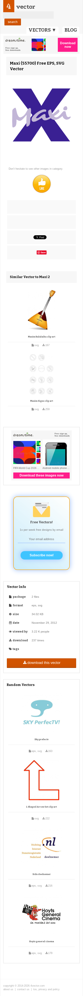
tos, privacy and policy (46, 989)
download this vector (43, 663)
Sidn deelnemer (41, 874)
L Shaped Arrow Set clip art (41, 807)
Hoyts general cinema (41, 941)
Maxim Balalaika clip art (41, 336)
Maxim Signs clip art (41, 401)
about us (8, 989)
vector (25, 6)
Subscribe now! (42, 555)
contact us (23, 989)
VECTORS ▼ (42, 30)
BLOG (70, 30)
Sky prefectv (41, 739)
